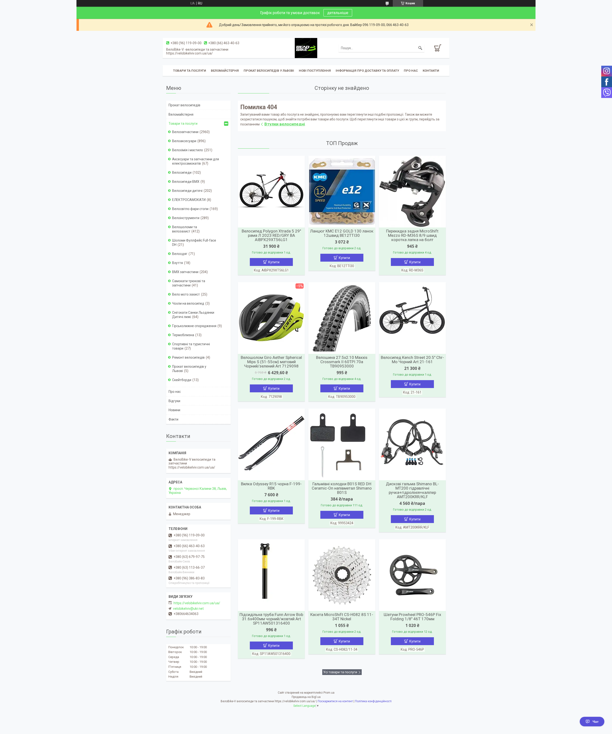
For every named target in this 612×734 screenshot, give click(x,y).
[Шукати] (420, 48)
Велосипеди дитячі (187, 191)
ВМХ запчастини (185, 272)
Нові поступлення (315, 70)
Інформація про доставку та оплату (367, 70)
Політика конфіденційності (373, 701)
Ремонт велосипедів (188, 357)
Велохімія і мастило (187, 150)
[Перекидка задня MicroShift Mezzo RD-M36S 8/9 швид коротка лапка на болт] (412, 191)
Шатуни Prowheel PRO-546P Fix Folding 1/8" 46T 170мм (412, 616)
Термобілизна (183, 335)
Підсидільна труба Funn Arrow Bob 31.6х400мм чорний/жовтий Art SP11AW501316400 (271, 618)
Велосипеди (181, 172)
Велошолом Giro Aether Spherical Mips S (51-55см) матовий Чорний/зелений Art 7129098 (271, 361)
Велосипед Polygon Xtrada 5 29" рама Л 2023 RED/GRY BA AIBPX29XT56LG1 (271, 235)
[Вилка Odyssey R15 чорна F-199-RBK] (271, 444)
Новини (174, 410)
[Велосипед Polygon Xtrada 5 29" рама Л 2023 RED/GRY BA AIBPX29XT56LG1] (271, 191)
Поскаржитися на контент (335, 701)
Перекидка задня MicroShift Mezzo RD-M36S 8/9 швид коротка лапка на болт (412, 235)
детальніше (337, 13)
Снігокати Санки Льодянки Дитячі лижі (193, 315)
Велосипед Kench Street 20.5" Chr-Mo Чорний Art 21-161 (412, 359)
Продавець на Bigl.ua (306, 697)
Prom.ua (328, 692)
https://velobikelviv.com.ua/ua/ (197, 603)
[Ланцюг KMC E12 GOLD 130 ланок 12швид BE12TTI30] (341, 191)
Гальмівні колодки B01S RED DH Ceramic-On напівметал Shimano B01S (342, 488)
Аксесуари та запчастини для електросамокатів (195, 161)
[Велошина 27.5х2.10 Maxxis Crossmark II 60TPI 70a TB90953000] (341, 318)
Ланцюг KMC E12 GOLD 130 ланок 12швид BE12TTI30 (341, 233)
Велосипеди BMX (185, 182)
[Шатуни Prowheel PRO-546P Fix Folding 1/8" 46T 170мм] (412, 575)
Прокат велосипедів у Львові (269, 70)
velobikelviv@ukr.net (188, 608)
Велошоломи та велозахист (184, 229)
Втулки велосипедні (284, 124)
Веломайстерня (225, 70)
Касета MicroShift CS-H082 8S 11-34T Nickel (341, 616)
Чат (596, 721)
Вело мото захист (186, 294)
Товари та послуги (189, 70)
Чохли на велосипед (188, 303)
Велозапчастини (185, 132)
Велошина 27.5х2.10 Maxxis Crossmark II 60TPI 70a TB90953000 (341, 361)
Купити (273, 262)
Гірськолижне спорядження (194, 326)
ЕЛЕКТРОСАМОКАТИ (189, 200)
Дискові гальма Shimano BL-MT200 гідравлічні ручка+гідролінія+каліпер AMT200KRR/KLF (412, 490)
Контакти (431, 70)
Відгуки (174, 401)
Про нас (411, 70)
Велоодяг (179, 254)
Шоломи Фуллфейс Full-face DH (194, 242)
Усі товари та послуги (340, 672)
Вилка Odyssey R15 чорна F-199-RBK (271, 486)
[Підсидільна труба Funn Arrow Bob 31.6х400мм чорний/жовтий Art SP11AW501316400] (271, 575)
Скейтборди (181, 380)
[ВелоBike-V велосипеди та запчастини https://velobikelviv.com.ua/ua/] (306, 48)
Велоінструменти (185, 218)
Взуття (177, 263)
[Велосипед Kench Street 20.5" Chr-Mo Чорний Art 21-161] (412, 318)
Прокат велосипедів (184, 105)
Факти (173, 419)
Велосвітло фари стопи (190, 209)
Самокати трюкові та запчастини (188, 283)
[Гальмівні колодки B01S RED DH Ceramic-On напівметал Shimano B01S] (341, 444)
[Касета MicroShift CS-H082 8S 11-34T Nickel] (341, 575)
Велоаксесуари (184, 141)
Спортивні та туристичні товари (191, 346)
